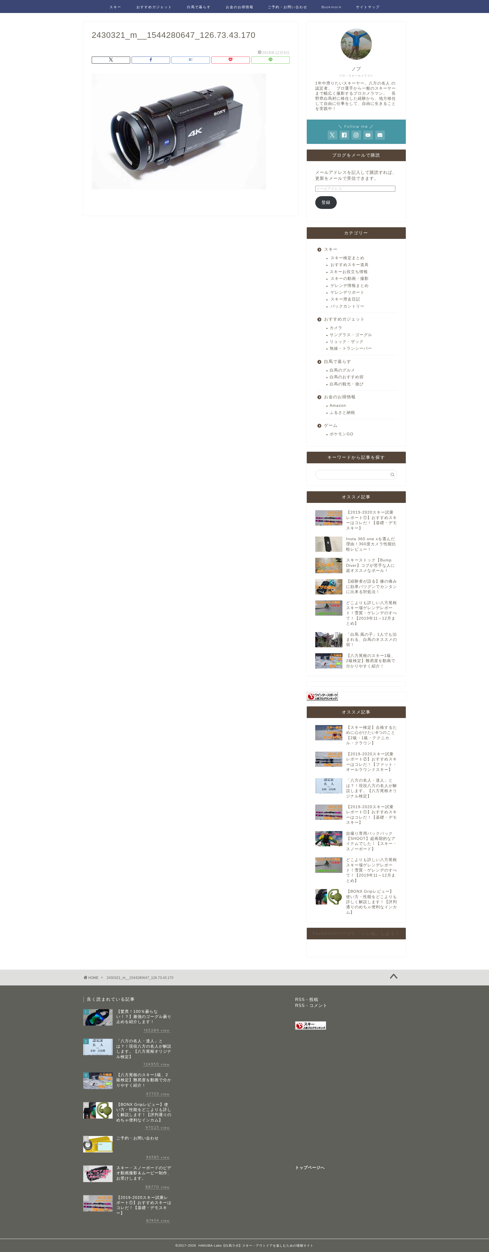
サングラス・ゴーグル (351, 335)
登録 (326, 202)
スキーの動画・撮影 (350, 278)
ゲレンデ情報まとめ (350, 286)
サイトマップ (368, 7)
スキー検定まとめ (347, 258)
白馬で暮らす (199, 7)
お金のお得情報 (240, 7)
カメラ (336, 328)
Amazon (338, 405)
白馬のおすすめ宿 (347, 377)
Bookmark (331, 7)
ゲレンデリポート (347, 292)
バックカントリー (347, 306)
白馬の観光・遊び (347, 384)
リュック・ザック (347, 342)
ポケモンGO (341, 434)
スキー (115, 7)
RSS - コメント (311, 1005)
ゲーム (331, 425)
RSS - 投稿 (306, 999)
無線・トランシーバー (351, 348)
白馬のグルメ (342, 370)
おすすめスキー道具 (350, 265)
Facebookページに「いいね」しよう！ (356, 933)
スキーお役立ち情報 (349, 272)
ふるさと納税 (342, 412)
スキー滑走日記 (345, 299)
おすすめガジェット (154, 7)
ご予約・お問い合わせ (287, 7)
